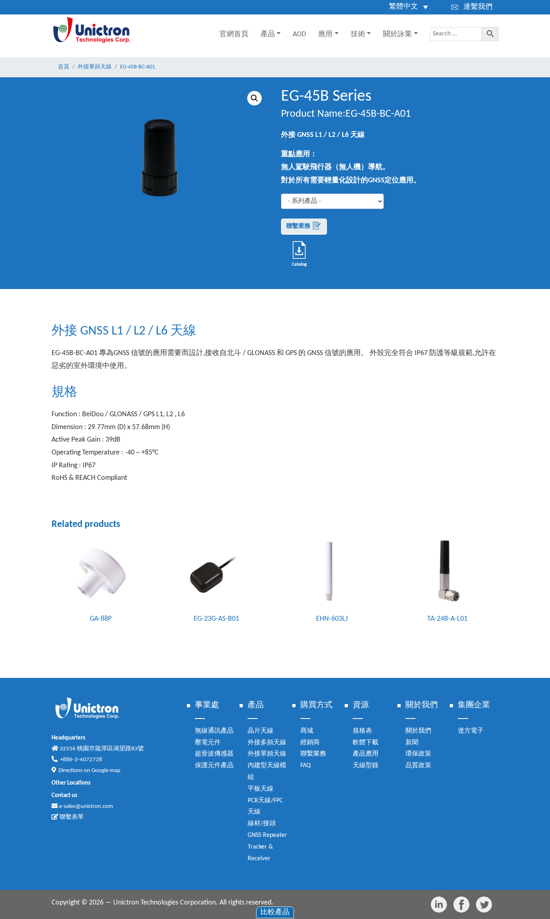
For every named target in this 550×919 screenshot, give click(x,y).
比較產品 (275, 912)
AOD (299, 34)
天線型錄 (365, 765)
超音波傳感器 (214, 754)
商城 (306, 731)
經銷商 (310, 742)
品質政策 (418, 765)
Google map (105, 771)
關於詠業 (397, 34)
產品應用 (365, 754)
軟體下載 (365, 742)
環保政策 (418, 754)
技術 (358, 34)
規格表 (362, 731)
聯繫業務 (299, 226)
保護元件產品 (214, 765)
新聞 (411, 742)
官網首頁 (233, 34)
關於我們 (418, 731)
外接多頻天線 (267, 742)
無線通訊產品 (214, 731)
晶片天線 (260, 731)
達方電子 (471, 731)
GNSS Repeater (267, 835)
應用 (325, 34)
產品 (268, 34)
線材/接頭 (262, 823)
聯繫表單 (71, 817)
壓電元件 (208, 742)
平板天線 (260, 789)
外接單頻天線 (267, 754)
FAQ (305, 765)
